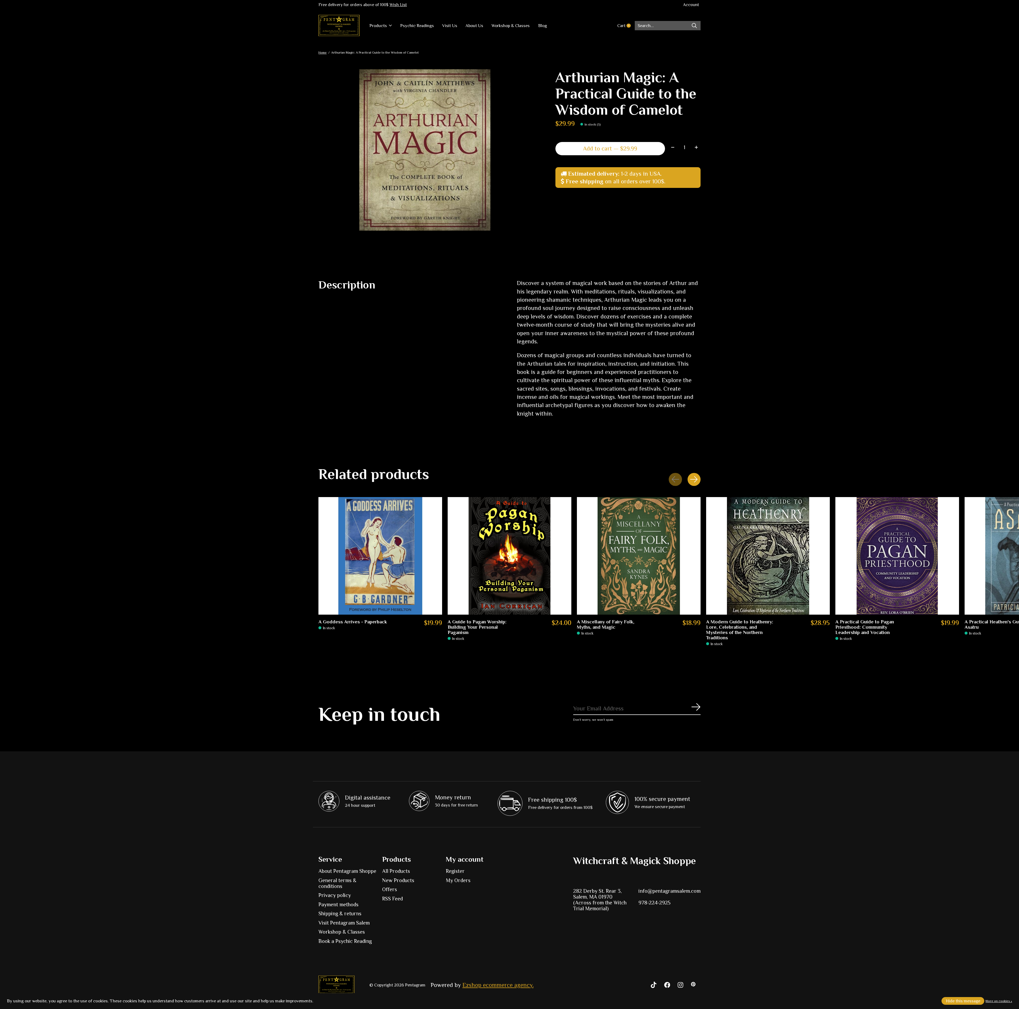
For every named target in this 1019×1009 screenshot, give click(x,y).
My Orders (458, 880)
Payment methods (338, 904)
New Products (398, 880)
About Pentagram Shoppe (347, 871)
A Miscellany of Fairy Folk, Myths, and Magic (605, 624)
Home (322, 52)
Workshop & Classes (510, 25)
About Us (474, 25)
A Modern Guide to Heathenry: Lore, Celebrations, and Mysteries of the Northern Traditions (739, 629)
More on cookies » (999, 1001)
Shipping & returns (339, 913)
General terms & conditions (337, 883)
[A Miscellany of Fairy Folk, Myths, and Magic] (639, 556)
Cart (625, 25)
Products (378, 25)
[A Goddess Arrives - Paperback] (380, 556)
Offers (389, 889)
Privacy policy (334, 895)
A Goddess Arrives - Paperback (352, 621)
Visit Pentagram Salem (344, 923)
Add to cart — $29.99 (610, 148)
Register (455, 871)
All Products (396, 871)
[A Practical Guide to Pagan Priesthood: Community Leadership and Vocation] (897, 556)
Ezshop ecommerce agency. (498, 985)
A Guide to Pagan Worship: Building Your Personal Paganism (477, 627)
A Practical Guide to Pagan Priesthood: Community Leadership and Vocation (864, 627)
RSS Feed (392, 899)
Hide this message (963, 1000)
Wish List (398, 4)
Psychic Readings (417, 25)
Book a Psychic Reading (345, 941)
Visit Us (449, 25)
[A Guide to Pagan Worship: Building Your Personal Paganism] (509, 556)
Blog (542, 25)
